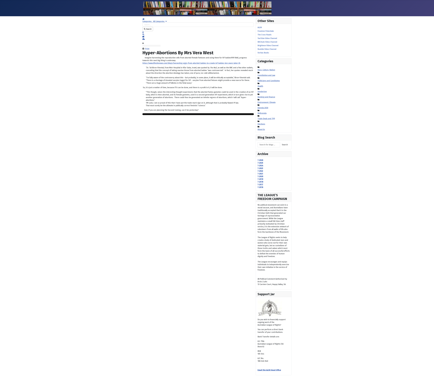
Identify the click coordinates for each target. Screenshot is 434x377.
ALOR (260, 27)
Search (148, 29)
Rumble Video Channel (267, 49)
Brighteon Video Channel (268, 45)
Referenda (262, 113)
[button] (198, 34)
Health (260, 86)
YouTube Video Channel (267, 38)
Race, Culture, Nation (266, 70)
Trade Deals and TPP (266, 119)
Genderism (262, 91)
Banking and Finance (266, 97)
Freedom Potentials (266, 31)
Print (147, 49)
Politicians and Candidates (269, 81)
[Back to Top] (430, 372)
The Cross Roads (264, 35)
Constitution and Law (266, 75)
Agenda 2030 (263, 108)
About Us (261, 129)
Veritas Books (263, 53)
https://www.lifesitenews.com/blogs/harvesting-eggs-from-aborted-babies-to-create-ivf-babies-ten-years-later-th (191, 63)
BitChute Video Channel (267, 42)
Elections (261, 124)
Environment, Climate (267, 102)
